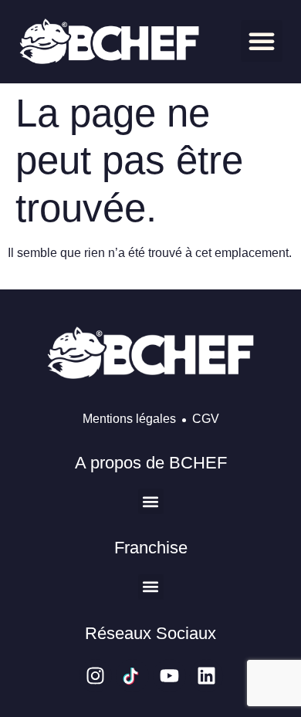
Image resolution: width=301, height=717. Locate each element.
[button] (261, 41)
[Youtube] (169, 675)
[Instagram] (95, 675)
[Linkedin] (206, 675)
